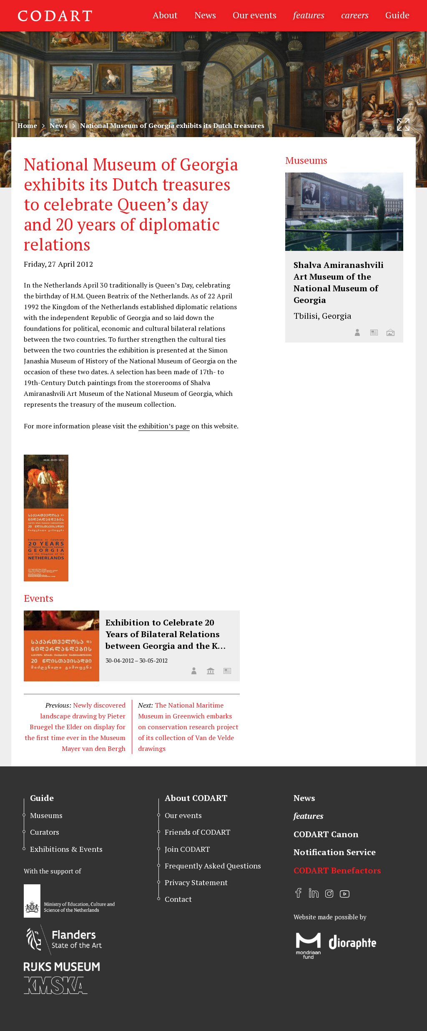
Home (27, 125)
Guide (397, 15)
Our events (254, 15)
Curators (44, 832)
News (205, 15)
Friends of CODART (198, 832)
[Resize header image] (403, 125)
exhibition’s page (164, 425)
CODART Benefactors (337, 870)
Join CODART (187, 849)
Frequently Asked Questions (213, 866)
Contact (178, 899)
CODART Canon (326, 834)
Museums (46, 815)
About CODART (196, 797)
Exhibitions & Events (66, 849)
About (165, 15)
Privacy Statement (196, 882)
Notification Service (335, 852)
